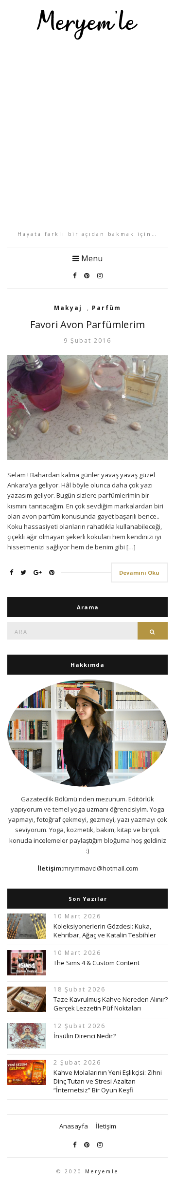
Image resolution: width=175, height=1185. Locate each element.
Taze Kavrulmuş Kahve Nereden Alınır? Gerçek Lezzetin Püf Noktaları (110, 1003)
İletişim (106, 1126)
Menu (91, 258)
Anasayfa (73, 1126)
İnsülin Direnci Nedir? (84, 1035)
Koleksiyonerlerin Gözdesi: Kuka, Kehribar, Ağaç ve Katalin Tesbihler (104, 930)
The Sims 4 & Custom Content (96, 962)
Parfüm (106, 308)
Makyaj (68, 308)
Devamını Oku (139, 572)
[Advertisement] (87, 135)
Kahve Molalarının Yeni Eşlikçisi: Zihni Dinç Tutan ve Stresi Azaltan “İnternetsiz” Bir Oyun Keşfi (107, 1081)
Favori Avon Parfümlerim (87, 324)
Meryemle (102, 1171)
